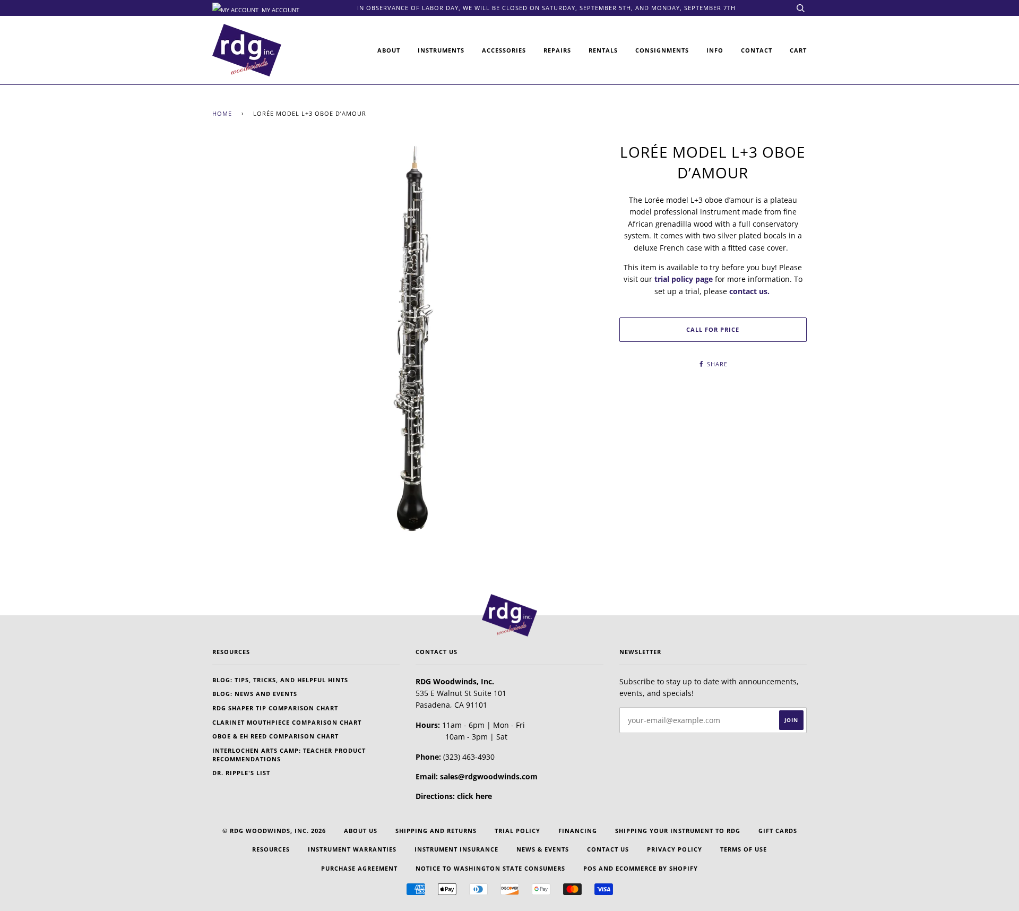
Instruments (441, 50)
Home (222, 113)
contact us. (749, 291)
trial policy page (683, 279)
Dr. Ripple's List (241, 773)
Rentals (603, 50)
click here (474, 796)
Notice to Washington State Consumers (490, 868)
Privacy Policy (674, 849)
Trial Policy (517, 831)
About (388, 50)
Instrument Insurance (456, 849)
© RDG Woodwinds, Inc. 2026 (274, 831)
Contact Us (608, 849)
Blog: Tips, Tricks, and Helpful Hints (280, 680)
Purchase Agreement (359, 868)
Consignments (662, 50)
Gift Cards (777, 831)
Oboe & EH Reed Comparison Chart (275, 736)
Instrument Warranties (352, 849)
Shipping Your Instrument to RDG (677, 831)
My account (279, 9)
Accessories (504, 50)
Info (714, 50)
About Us (360, 831)
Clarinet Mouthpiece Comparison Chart (286, 722)
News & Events (542, 849)
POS (590, 868)
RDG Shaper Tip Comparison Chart (275, 708)
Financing (577, 831)
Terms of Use (743, 849)
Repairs (557, 50)
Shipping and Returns (436, 831)
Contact (756, 50)
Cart (798, 50)
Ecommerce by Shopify (657, 868)
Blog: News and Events (254, 694)
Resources (271, 849)
